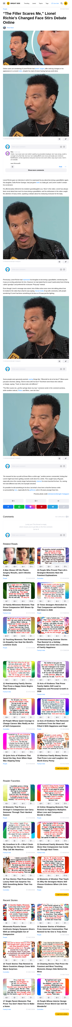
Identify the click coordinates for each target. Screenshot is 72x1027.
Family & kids (7, 613)
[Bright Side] (13, 3)
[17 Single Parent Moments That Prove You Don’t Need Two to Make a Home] (19, 987)
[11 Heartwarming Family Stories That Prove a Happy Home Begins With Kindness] (19, 670)
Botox (20, 390)
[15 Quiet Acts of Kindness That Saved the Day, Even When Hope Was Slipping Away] (19, 742)
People (5, 9)
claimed (39, 481)
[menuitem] (26, 3)
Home (39, 974)
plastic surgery (40, 68)
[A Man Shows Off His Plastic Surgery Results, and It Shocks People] (19, 556)
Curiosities (40, 578)
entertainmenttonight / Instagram (58, 494)
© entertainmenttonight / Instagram (12, 138)
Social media (39, 291)
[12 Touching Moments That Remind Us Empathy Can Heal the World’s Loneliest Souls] (19, 625)
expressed (26, 279)
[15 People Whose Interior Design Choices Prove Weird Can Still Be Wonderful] (53, 987)
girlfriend (32, 490)
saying (31, 379)
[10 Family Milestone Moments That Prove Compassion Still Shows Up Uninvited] (19, 591)
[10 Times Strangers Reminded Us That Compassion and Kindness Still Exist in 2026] (53, 591)
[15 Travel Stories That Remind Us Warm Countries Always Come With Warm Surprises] (19, 950)
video (20, 71)
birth (37, 182)
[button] (13, 501)
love (15, 490)
